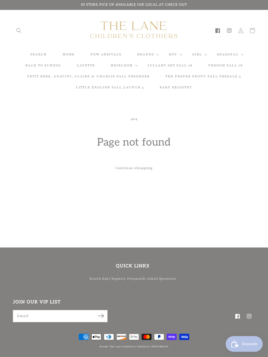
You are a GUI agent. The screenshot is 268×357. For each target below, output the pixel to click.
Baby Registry (114, 279)
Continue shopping (134, 168)
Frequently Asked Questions (151, 279)
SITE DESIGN (160, 346)
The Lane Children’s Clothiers (129, 346)
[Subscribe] (100, 316)
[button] (19, 30)
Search (95, 279)
